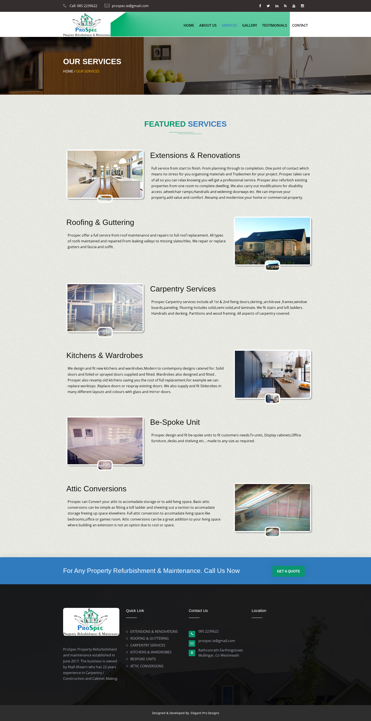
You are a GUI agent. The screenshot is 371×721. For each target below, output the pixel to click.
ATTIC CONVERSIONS (146, 666)
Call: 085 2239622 (83, 5)
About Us (208, 25)
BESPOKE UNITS (143, 659)
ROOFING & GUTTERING (149, 638)
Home (189, 25)
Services (229, 25)
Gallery (249, 25)
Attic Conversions (96, 488)
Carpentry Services (183, 288)
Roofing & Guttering (100, 222)
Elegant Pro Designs (205, 713)
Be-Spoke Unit (175, 422)
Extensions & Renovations (195, 155)
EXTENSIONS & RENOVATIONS (154, 631)
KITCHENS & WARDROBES (151, 652)
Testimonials (274, 25)
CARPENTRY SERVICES (147, 645)
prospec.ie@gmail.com (130, 5)
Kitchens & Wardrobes (104, 355)
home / (69, 71)
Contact (300, 25)
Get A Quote (288, 571)
